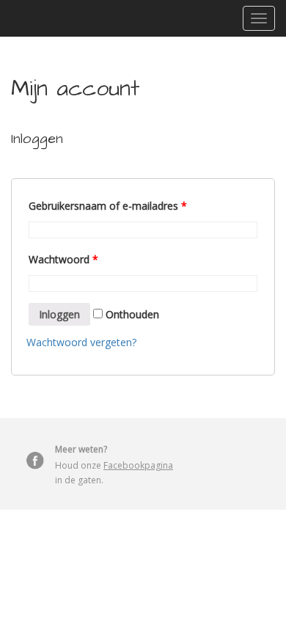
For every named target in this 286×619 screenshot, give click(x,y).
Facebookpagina (138, 465)
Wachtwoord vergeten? (81, 342)
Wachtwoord (63, 259)
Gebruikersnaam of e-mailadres (108, 206)
